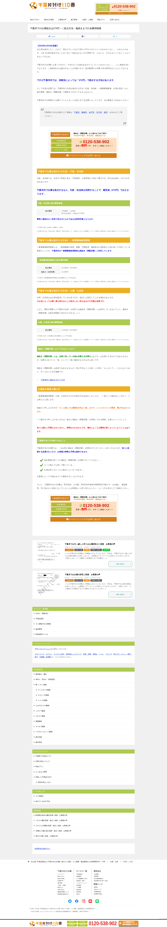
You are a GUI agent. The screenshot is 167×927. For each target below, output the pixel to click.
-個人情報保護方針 (98, 878)
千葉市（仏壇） (96, 550)
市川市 (99, 112)
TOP (67, 862)
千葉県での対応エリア (43, 756)
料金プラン (101, 20)
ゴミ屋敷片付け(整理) (43, 624)
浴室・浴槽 (87, 654)
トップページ (61, 874)
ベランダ (108, 654)
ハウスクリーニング (45, 649)
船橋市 (84, 112)
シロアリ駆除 (40, 711)
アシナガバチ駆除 (44, 690)
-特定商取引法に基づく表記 (101, 880)
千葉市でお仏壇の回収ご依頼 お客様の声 (82, 574)
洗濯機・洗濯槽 (45, 657)
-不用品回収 (79, 874)
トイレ (101, 654)
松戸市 (92, 112)
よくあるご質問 (41, 772)
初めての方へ (35, 20)
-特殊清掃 (78, 885)
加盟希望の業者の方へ (43, 849)
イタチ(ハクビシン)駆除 (44, 732)
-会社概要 (96, 874)
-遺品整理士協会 (98, 893)
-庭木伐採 (78, 889)
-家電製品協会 (97, 891)
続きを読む (120, 564)
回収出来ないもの (44, 782)
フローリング (39, 654)
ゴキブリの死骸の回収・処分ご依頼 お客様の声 (53, 826)
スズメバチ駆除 (43, 695)
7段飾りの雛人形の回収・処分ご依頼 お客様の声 (53, 831)
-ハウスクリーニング (81, 883)
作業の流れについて (43, 761)
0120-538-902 (96, 141)
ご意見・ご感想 (87, 20)
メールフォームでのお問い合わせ (117, 13)
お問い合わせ (114, 20)
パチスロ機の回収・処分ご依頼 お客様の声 (51, 820)
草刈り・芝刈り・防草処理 (45, 679)
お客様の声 (62, 20)
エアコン (49, 654)
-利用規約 (96, 876)
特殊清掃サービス (42, 634)
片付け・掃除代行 (42, 613)
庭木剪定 (39, 742)
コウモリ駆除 (40, 726)
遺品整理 (106, 550)
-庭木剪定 (78, 891)
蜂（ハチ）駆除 (41, 685)
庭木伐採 (39, 737)
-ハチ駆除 (78, 887)
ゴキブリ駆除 (40, 716)
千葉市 (77, 112)
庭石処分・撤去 (41, 674)
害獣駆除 (39, 721)
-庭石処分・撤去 (80, 880)
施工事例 (74, 20)
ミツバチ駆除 (42, 700)
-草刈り (78, 894)
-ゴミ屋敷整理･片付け (81, 878)
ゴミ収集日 (40, 796)
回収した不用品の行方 (43, 777)
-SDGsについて (98, 889)
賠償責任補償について (63, 891)
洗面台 (95, 654)
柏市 (106, 112)
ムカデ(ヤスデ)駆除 (42, 705)
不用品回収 (40, 619)
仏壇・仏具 (78, 550)
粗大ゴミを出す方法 (43, 801)
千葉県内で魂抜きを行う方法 (53, 380)
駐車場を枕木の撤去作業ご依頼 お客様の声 (51, 815)
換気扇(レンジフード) (73, 654)
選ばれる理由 (49, 20)
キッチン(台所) (59, 654)
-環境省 (95, 887)
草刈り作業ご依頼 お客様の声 (47, 836)
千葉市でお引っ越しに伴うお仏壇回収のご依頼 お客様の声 (90, 544)
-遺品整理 (78, 876)
